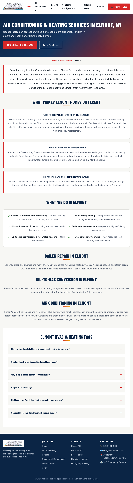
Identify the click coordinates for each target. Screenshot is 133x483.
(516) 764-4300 (110, 446)
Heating (54, 4)
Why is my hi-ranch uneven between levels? (30, 374)
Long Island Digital (90, 479)
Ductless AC (76, 450)
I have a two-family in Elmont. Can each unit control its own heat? (40, 349)
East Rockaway (110, 458)
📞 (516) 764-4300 (119, 6)
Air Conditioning (40, 5)
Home (28, 6)
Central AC (76, 446)
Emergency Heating (80, 463)
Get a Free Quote (50, 45)
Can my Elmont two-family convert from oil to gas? (34, 412)
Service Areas (87, 6)
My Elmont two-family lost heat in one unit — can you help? (37, 400)
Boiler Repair (76, 455)
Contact (101, 6)
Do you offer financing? (21, 387)
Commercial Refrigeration (68, 6)
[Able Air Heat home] (13, 7)
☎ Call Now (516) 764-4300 (20, 45)
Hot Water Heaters (79, 459)
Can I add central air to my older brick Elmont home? (34, 361)
